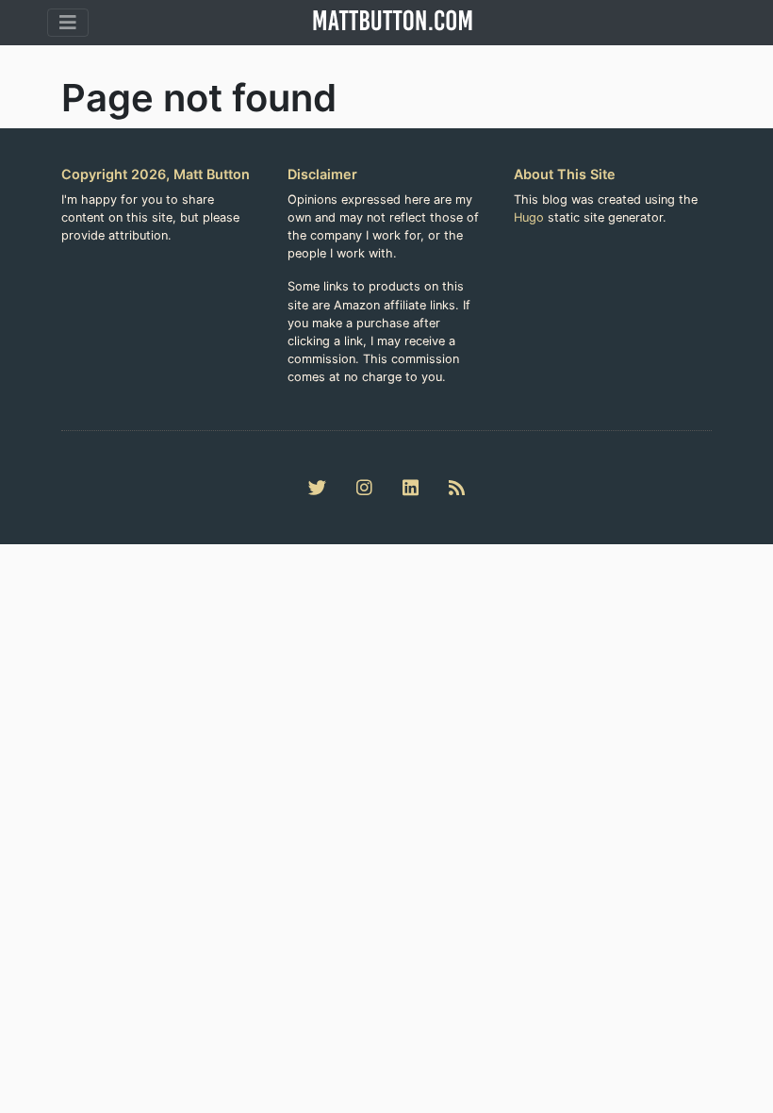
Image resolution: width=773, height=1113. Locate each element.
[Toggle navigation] (68, 22)
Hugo (529, 217)
